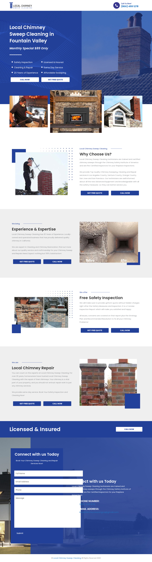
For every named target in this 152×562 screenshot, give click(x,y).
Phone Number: (89, 501)
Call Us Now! (126, 4)
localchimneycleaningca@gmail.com (99, 512)
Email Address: (89, 509)
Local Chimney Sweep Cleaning (67, 558)
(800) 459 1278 (129, 6)
